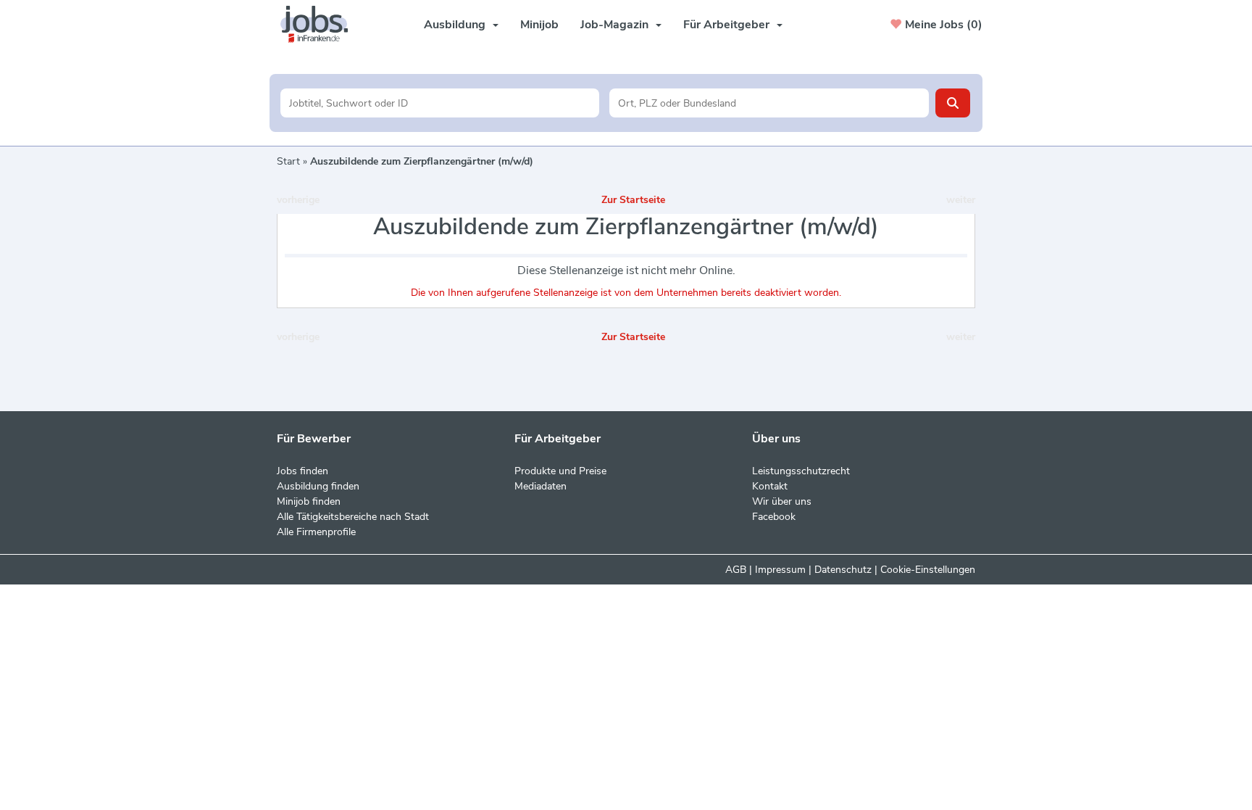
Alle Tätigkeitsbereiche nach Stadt (353, 517)
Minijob (539, 25)
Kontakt (770, 486)
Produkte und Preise (560, 471)
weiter (960, 200)
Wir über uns (781, 501)
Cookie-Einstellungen (927, 569)
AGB (735, 569)
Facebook (774, 517)
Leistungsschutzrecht (801, 471)
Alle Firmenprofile (316, 532)
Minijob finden (309, 501)
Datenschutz (843, 569)
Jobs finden (302, 471)
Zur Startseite (633, 200)
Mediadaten (540, 486)
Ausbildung (454, 25)
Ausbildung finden (318, 486)
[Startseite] (319, 24)
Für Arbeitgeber (726, 25)
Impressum (780, 569)
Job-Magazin (614, 25)
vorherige (298, 200)
